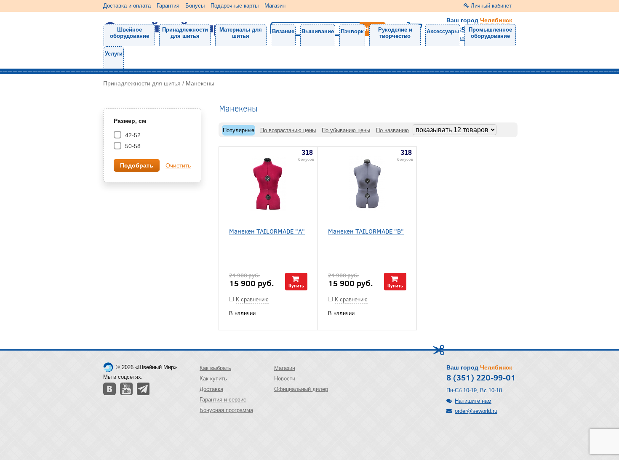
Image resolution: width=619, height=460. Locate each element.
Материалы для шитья (240, 33)
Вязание (283, 31)
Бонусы (195, 6)
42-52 (132, 135)
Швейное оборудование (129, 33)
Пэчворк (352, 31)
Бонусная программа (226, 410)
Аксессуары (443, 31)
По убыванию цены (346, 130)
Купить (296, 285)
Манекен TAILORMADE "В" (366, 230)
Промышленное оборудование (490, 33)
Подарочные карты (235, 6)
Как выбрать (215, 368)
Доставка (211, 389)
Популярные (238, 130)
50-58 (132, 146)
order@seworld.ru (476, 411)
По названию (392, 130)
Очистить (178, 165)
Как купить (213, 378)
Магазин (274, 6)
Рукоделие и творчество (395, 33)
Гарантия (168, 6)
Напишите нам (473, 401)
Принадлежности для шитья (185, 33)
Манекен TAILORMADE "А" (267, 230)
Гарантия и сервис (223, 399)
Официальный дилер (301, 389)
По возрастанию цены (288, 130)
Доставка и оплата (127, 6)
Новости (284, 378)
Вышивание (317, 31)
